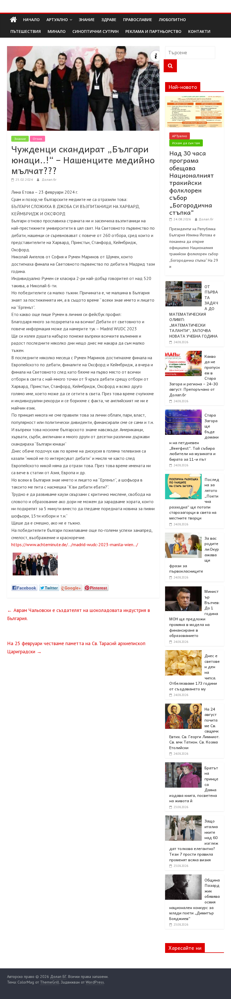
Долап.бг (49, 179)
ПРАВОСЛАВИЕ (137, 19)
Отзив (37, 139)
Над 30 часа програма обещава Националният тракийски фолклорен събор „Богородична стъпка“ (191, 182)
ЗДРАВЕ (108, 19)
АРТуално (57, 19)
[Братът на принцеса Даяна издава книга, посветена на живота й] (183, 765)
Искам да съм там (186, 143)
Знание (20, 139)
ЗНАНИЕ (87, 19)
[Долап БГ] (13, 20)
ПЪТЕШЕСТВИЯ (25, 31)
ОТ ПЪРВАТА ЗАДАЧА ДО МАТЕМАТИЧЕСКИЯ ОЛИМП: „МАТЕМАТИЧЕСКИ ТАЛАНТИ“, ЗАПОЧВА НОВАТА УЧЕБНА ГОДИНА (193, 311)
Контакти (199, 31)
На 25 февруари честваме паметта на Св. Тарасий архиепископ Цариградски (76, 647)
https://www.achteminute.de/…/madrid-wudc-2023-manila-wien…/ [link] (74, 544)
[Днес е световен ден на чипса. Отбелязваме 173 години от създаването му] (183, 653)
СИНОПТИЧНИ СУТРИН (95, 31)
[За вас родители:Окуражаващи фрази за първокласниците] (183, 535)
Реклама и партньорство (153, 31)
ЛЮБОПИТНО (172, 19)
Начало (31, 19)
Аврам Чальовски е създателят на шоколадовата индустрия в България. (78, 614)
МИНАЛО (57, 31)
